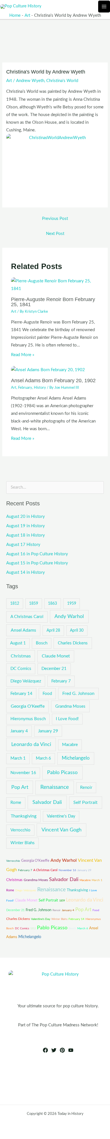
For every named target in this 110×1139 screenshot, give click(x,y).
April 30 (76, 630)
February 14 (21, 694)
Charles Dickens (73, 643)
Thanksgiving (23, 816)
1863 (52, 604)
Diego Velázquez (25, 681)
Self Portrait (85, 802)
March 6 (43, 758)
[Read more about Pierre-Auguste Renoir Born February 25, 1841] (55, 285)
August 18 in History (25, 535)
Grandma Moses (70, 706)
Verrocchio (20, 830)
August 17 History (23, 545)
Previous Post (55, 219)
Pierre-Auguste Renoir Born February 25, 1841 (53, 301)
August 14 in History (25, 572)
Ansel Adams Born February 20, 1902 (53, 380)
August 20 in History (25, 516)
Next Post (55, 234)
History (40, 387)
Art (27, 15)
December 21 (54, 669)
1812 (14, 604)
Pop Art (19, 787)
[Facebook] (45, 1050)
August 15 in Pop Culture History (37, 563)
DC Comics (20, 669)
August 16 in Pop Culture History (37, 554)
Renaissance (54, 787)
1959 (71, 604)
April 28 (53, 630)
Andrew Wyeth (30, 81)
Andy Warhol (69, 616)
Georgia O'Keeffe (28, 706)
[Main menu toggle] (104, 6)
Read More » (22, 355)
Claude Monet (56, 656)
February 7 (61, 681)
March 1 (18, 758)
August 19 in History (25, 526)
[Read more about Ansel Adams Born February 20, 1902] (48, 369)
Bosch (41, 643)
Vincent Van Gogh (61, 829)
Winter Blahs (22, 843)
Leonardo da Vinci (31, 744)
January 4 (19, 731)
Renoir (86, 787)
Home (15, 15)
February (25, 387)
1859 (33, 604)
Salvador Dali (47, 802)
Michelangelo (76, 758)
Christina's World (62, 81)
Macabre (70, 745)
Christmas (21, 656)
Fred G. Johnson (78, 693)
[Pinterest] (62, 1050)
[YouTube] (70, 1050)
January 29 (48, 731)
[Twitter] (53, 1050)
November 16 (23, 773)
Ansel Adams (23, 630)
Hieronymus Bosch (28, 719)
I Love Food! (67, 719)
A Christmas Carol (26, 617)
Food (47, 694)
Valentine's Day (61, 816)
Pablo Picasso (62, 772)
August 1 (18, 643)
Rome (15, 802)
